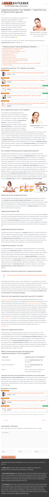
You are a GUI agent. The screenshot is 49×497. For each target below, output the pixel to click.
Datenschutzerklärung (34, 462)
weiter (44, 420)
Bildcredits (42, 462)
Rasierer (3, 135)
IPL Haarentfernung (7, 318)
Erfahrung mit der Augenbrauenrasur (11, 52)
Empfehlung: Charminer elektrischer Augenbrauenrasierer (15, 58)
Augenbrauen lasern (6, 299)
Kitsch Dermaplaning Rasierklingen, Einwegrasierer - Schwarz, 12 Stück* (24, 95)
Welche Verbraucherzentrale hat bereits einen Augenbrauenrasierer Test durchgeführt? (22, 63)
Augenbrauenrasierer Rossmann (10, 55)
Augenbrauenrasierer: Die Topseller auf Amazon (13, 48)
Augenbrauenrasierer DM (8, 54)
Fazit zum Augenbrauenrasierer (10, 61)
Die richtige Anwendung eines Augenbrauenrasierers (14, 51)
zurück (5, 420)
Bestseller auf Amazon (8, 64)
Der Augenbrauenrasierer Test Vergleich (11, 49)
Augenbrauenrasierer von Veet (9, 57)
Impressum (25, 462)
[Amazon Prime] (13, 74)
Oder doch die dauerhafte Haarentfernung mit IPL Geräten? (15, 60)
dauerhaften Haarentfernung (34, 303)
